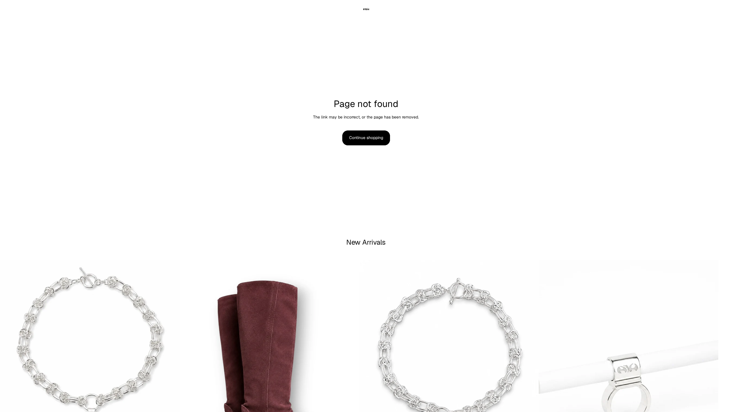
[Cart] (703, 9)
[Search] (24, 9)
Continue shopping (366, 137)
